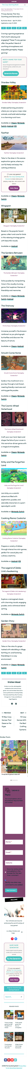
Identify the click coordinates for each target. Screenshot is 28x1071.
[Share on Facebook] (3, 28)
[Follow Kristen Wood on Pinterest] (16, 704)
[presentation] (13, 756)
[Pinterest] (8, 1059)
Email (8, 852)
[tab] (12, 780)
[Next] (26, 759)
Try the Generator (14, 959)
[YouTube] (12, 1059)
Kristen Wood (7, 21)
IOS (15, 126)
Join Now (14, 188)
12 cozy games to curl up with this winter (8, 1046)
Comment (9, 805)
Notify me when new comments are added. (14, 883)
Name (9, 842)
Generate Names (11, 73)
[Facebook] (5, 1059)
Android (10, 126)
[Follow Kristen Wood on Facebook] (12, 704)
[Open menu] (24, 5)
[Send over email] (24, 28)
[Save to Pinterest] (8, 28)
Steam (14, 123)
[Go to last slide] (2, 759)
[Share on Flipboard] (19, 28)
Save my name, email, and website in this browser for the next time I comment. (15, 872)
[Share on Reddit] (14, 28)
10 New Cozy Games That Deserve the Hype (6, 720)
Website (9, 863)
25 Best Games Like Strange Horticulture (19, 1046)
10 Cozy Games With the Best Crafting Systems (21, 721)
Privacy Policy (22, 1066)
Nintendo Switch (17, 512)
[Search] (21, 996)
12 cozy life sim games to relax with (11, 774)
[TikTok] (15, 1059)
